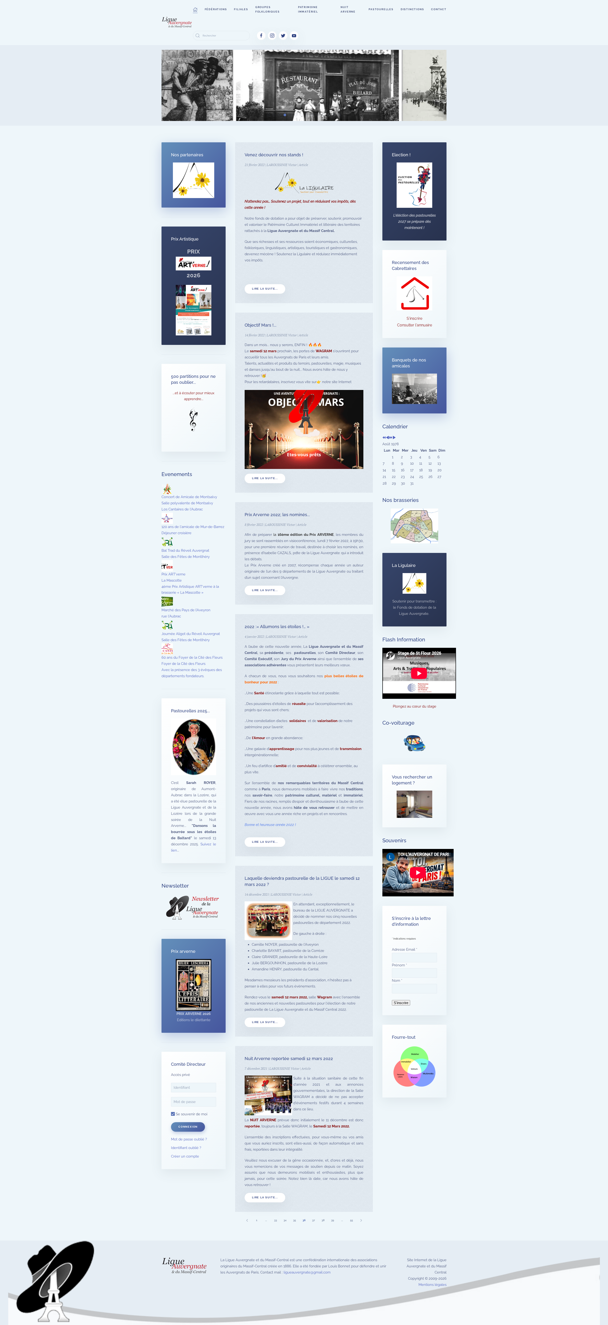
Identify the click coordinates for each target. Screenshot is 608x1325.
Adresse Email (404, 949)
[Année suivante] (391, 438)
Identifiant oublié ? (186, 1148)
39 (332, 1220)
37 (313, 1220)
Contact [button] (438, 9)
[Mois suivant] (394, 438)
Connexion (188, 1126)
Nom (397, 980)
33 (275, 1220)
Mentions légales (432, 1285)
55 (351, 1220)
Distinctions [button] (412, 9)
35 (294, 1220)
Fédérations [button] (216, 9)
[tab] (268, 115)
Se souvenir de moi (191, 1114)
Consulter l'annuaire (414, 325)
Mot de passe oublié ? (189, 1139)
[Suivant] (361, 1220)
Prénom (399, 965)
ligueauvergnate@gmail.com (307, 1272)
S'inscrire (414, 318)
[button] (195, 9)
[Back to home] (177, 22)
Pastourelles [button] (381, 9)
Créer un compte (185, 1156)
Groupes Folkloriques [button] (267, 9)
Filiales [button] (241, 9)
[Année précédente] (384, 438)
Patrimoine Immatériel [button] (308, 9)
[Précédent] (247, 1220)
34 (285, 1220)
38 (323, 1220)
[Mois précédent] (387, 438)
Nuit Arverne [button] (348, 9)
